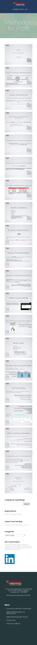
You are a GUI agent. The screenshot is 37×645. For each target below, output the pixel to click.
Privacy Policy (11, 620)
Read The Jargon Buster (13, 514)
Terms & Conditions (13, 623)
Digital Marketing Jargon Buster (17, 617)
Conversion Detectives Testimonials (18, 608)
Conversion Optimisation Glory (17, 525)
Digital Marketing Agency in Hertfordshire (15, 613)
